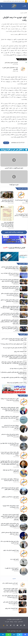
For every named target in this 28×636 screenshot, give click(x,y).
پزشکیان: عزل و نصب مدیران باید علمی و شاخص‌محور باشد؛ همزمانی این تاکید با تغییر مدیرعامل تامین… (10, 314)
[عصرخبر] (14, 6)
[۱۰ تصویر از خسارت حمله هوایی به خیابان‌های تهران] (24, 571)
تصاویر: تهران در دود (14, 559)
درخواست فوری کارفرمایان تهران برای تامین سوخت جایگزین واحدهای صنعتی (10, 267)
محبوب (14, 578)
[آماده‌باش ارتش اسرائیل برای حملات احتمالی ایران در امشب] (6, 195)
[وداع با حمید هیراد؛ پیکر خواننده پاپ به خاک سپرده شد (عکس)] (24, 545)
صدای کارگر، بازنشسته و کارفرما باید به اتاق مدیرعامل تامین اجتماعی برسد (10, 294)
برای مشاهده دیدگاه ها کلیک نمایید (14, 232)
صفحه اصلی (20, 621)
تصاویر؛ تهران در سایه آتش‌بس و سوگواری (10, 497)
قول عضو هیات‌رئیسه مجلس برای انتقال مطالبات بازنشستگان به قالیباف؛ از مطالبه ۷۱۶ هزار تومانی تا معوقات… (10, 307)
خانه (25, 13)
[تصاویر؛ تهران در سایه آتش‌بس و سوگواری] (24, 500)
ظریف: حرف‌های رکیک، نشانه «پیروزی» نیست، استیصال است (11, 506)
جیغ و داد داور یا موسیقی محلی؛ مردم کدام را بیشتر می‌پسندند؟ (10, 596)
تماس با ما (7, 621)
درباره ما (15, 621)
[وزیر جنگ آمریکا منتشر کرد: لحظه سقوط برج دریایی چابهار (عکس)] (24, 446)
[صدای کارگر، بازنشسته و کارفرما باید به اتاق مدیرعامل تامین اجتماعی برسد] (24, 295)
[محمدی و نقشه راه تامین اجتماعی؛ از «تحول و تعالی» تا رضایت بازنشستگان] (24, 302)
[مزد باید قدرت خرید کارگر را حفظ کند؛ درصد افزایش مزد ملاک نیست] (24, 275)
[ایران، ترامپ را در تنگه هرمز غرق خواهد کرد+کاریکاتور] (24, 473)
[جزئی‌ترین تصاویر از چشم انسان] (23, 62)
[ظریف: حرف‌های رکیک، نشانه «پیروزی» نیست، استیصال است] (24, 509)
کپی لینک (6, 142)
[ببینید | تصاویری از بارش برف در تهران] (24, 554)
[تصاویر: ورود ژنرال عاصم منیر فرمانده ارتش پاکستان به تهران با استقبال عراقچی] (24, 491)
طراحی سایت (18, 631)
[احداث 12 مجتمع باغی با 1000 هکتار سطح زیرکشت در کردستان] (21, 209)
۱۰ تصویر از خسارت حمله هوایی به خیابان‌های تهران (12, 568)
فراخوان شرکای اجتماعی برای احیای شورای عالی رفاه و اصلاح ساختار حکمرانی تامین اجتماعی (10, 288)
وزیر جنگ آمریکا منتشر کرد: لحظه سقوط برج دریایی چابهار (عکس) (10, 444)
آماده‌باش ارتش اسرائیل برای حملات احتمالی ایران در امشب (7, 200)
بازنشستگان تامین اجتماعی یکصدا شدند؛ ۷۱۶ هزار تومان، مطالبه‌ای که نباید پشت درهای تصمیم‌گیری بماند (9, 281)
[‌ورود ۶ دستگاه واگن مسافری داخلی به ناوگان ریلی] (23, 69)
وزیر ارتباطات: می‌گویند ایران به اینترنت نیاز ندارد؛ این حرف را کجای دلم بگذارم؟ (10, 479)
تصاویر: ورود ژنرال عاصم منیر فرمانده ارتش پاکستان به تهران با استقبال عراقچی (10, 488)
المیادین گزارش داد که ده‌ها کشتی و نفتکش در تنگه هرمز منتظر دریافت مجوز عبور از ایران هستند (10, 418)
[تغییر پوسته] (2, 6)
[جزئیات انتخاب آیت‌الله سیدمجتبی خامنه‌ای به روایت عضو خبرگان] (24, 536)
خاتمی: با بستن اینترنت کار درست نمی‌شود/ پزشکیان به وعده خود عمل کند (10, 399)
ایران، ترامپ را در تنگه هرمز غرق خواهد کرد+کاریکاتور (11, 470)
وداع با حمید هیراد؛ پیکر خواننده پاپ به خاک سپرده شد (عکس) (10, 542)
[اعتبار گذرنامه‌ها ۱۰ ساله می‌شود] (22, 610)
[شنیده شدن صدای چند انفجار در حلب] (22, 584)
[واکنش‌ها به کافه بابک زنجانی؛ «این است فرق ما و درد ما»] (22, 604)
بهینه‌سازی (13, 631)
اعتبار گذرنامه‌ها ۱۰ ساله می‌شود (11, 608)
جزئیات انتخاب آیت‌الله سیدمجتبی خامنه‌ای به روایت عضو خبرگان (10, 533)
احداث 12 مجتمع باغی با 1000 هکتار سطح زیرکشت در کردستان (21, 214)
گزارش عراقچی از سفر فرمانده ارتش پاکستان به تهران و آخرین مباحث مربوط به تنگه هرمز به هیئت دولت (10, 590)
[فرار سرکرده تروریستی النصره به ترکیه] (21, 195)
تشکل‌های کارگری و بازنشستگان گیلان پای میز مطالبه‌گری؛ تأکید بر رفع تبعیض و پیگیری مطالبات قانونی (10, 321)
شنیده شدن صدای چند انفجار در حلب (10, 583)
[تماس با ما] (3, 625)
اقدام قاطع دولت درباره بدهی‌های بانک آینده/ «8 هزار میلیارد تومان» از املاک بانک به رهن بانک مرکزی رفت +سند (7, 224)
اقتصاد (21, 13)
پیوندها (11, 621)
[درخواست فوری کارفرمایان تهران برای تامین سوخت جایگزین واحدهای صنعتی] (24, 269)
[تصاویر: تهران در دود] (24, 562)
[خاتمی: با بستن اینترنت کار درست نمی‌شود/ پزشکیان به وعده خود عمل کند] (24, 402)
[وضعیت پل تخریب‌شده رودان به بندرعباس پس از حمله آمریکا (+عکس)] (24, 438)
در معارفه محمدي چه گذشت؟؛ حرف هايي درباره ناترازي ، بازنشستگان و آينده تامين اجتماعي (10, 328)
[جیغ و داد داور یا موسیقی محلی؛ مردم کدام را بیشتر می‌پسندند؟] (22, 597)
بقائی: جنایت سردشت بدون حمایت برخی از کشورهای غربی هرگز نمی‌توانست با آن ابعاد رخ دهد (10, 453)
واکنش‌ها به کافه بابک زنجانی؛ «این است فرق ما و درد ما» (10, 602)
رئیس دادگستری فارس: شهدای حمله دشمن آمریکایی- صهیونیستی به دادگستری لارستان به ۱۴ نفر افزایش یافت (10, 525)
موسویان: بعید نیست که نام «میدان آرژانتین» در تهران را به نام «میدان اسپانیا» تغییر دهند (10, 427)
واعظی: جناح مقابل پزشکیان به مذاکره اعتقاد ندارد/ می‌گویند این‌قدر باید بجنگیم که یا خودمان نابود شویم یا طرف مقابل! (10, 409)
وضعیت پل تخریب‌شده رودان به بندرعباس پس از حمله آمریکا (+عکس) (10, 435)
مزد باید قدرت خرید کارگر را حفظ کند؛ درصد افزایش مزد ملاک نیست (10, 274)
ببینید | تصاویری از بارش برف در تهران (11, 550)
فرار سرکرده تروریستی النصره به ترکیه (21, 200)
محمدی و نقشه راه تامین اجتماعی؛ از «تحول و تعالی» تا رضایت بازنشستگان (10, 300)
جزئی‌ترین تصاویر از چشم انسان (11, 62)
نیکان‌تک (8, 631)
